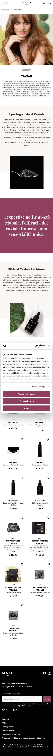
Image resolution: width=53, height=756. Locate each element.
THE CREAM (13, 422)
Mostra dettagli (38, 387)
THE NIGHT (39, 422)
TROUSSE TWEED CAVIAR (13, 542)
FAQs (4, 723)
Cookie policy (8, 730)
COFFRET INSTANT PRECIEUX (13, 588)
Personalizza (25, 401)
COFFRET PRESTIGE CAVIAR (40, 542)
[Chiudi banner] (49, 346)
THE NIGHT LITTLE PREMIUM (13, 629)
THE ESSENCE (13, 501)
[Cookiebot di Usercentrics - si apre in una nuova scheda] (35, 346)
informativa (27, 706)
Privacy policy (8, 726)
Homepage (5, 9)
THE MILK (40, 462)
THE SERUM (40, 501)
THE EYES (13, 462)
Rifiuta (26, 408)
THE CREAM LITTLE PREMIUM (40, 588)
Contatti (5, 719)
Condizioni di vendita (11, 734)
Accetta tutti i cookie (26, 394)
